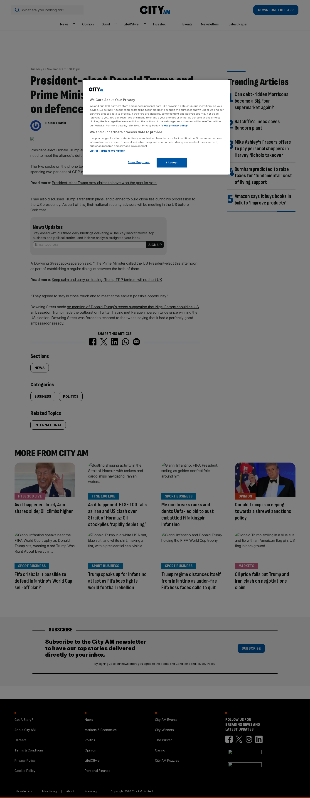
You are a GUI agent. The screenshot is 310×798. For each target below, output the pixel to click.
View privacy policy (174, 125)
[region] (156, 127)
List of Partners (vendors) (107, 150)
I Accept (172, 162)
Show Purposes (139, 162)
